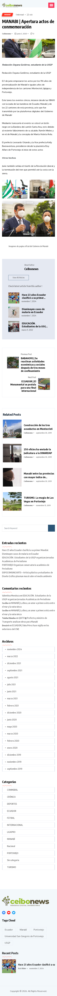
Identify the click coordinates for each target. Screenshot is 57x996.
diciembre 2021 (14, 663)
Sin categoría (13, 860)
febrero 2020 (13, 740)
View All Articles (18, 277)
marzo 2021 (12, 698)
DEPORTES (12, 803)
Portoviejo (39, 929)
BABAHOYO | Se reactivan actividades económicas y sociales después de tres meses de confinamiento (33, 364)
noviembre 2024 (14, 649)
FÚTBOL (11, 818)
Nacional (11, 846)
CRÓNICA (11, 796)
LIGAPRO (11, 832)
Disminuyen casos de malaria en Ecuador (33, 311)
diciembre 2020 (14, 712)
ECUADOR (11, 811)
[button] (51, 5)
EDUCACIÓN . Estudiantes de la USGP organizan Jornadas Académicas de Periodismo (34, 325)
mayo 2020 (12, 726)
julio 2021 (11, 684)
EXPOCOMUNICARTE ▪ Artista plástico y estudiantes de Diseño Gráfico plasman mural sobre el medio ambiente (27, 574)
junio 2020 (12, 719)
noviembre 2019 (14, 761)
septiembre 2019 (14, 768)
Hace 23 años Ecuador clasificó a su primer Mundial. (34, 296)
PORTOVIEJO (12, 853)
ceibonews (6, 34)
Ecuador (9, 929)
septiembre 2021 (14, 670)
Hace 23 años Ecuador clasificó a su (36, 964)
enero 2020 (12, 747)
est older (22, 968)
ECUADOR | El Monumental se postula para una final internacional (23, 386)
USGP (7, 942)
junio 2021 (11, 691)
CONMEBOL (12, 789)
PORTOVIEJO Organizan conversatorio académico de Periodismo (25, 567)
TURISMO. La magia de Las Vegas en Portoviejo (39, 499)
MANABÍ (11, 839)
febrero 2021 (13, 705)
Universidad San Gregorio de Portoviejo (24, 936)
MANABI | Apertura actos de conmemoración (28, 24)
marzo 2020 (12, 733)
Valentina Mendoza (11, 595)
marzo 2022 (12, 656)
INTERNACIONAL (15, 825)
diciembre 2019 (14, 754)
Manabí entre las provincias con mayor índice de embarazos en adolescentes (39, 475)
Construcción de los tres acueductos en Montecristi (38, 426)
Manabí (23, 929)
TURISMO (11, 867)
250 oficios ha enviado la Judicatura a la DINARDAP (38, 451)
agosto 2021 (12, 677)
